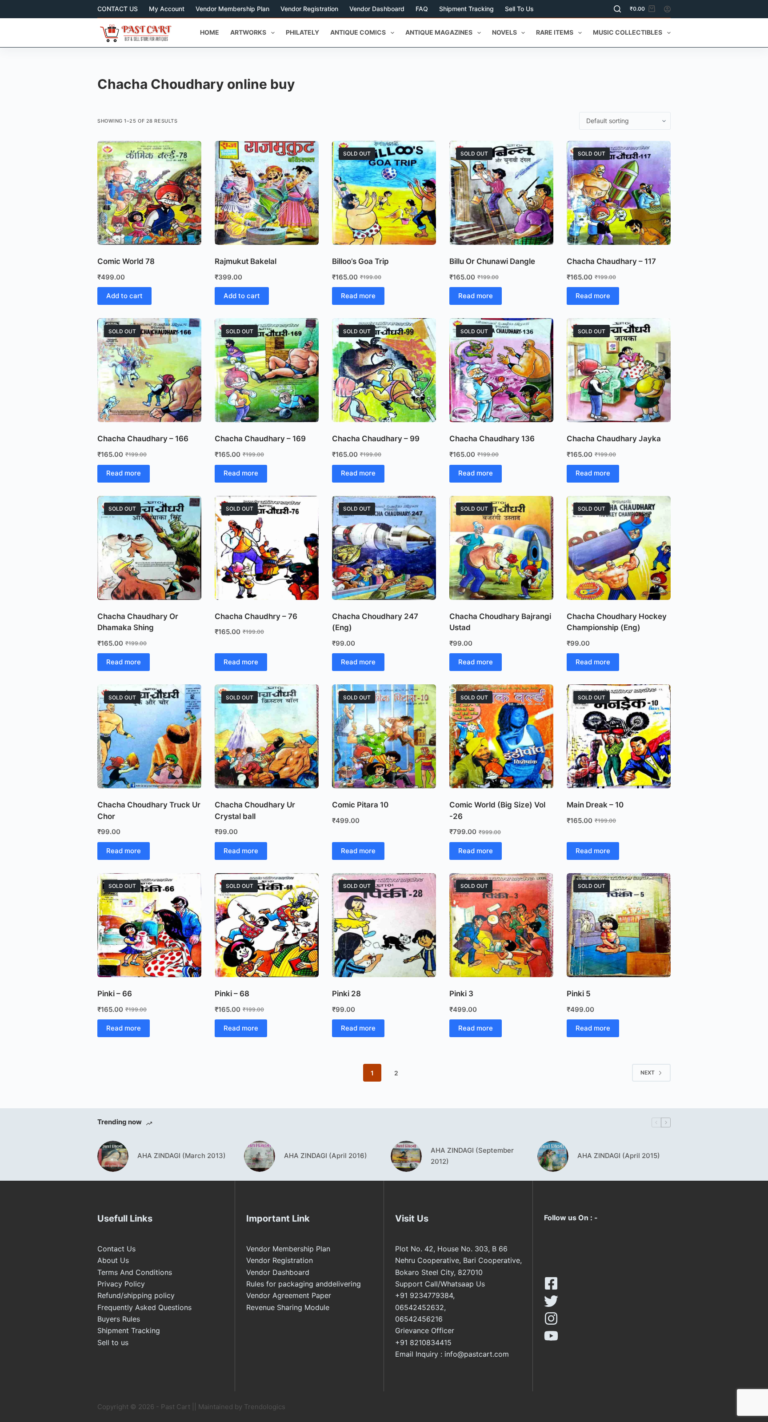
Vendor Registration (309, 8)
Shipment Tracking (466, 8)
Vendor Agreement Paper (288, 1295)
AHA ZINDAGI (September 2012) (472, 1156)
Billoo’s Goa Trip (360, 261)
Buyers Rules (118, 1318)
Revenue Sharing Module (287, 1307)
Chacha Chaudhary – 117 (611, 261)
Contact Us (116, 1248)
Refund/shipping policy (136, 1295)
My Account (166, 8)
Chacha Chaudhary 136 (492, 438)
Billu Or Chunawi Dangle (492, 261)
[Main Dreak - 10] (619, 736)
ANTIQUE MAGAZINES (438, 32)
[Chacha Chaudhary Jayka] (619, 370)
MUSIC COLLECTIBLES (627, 32)
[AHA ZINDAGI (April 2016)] (259, 1156)
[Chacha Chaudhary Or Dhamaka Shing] (149, 548)
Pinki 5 (579, 993)
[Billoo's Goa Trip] (384, 193)
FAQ (422, 8)
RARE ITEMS (554, 32)
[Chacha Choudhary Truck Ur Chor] (149, 736)
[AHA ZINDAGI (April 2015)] (552, 1156)
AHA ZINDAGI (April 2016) (325, 1155)
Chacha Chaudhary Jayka (614, 438)
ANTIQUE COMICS (358, 32)
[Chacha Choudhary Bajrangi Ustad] (501, 548)
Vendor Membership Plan (232, 8)
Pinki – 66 (114, 993)
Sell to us (519, 8)
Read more (358, 296)
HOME (209, 32)
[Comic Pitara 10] (384, 736)
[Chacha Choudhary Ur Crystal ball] (267, 736)
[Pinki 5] (619, 925)
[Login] (667, 9)
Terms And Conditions (134, 1272)
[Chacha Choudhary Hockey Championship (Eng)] (619, 548)
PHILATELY (302, 32)
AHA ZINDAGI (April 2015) (618, 1155)
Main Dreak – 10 (595, 804)
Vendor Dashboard (376, 8)
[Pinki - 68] (267, 925)
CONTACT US (117, 8)
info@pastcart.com (476, 1354)
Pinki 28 (346, 993)
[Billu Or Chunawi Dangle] (501, 193)
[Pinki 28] (384, 925)
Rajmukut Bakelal (245, 261)
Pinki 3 (461, 993)
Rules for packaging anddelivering (303, 1283)
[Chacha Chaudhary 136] (501, 370)
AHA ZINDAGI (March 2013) (181, 1155)
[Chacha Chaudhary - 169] (267, 370)
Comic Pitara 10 (360, 804)
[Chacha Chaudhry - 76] (267, 548)
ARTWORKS (248, 32)
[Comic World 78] (149, 193)
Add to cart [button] (124, 296)
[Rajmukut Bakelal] (267, 193)
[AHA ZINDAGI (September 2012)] (406, 1156)
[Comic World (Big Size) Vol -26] (501, 736)
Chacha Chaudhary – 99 (376, 438)
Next (647, 1072)
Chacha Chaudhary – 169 (260, 438)
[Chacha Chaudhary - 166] (149, 370)
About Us (113, 1260)
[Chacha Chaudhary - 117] (619, 193)
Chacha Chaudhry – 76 (256, 616)
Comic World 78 (126, 261)
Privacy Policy (121, 1283)
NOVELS (504, 32)
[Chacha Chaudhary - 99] (384, 370)
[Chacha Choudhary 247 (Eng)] (384, 548)
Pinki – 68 (232, 993)
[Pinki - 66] (149, 925)
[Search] (617, 8)
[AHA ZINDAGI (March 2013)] (112, 1156)
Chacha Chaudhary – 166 (142, 438)
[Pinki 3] (501, 925)
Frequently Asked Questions (144, 1307)
